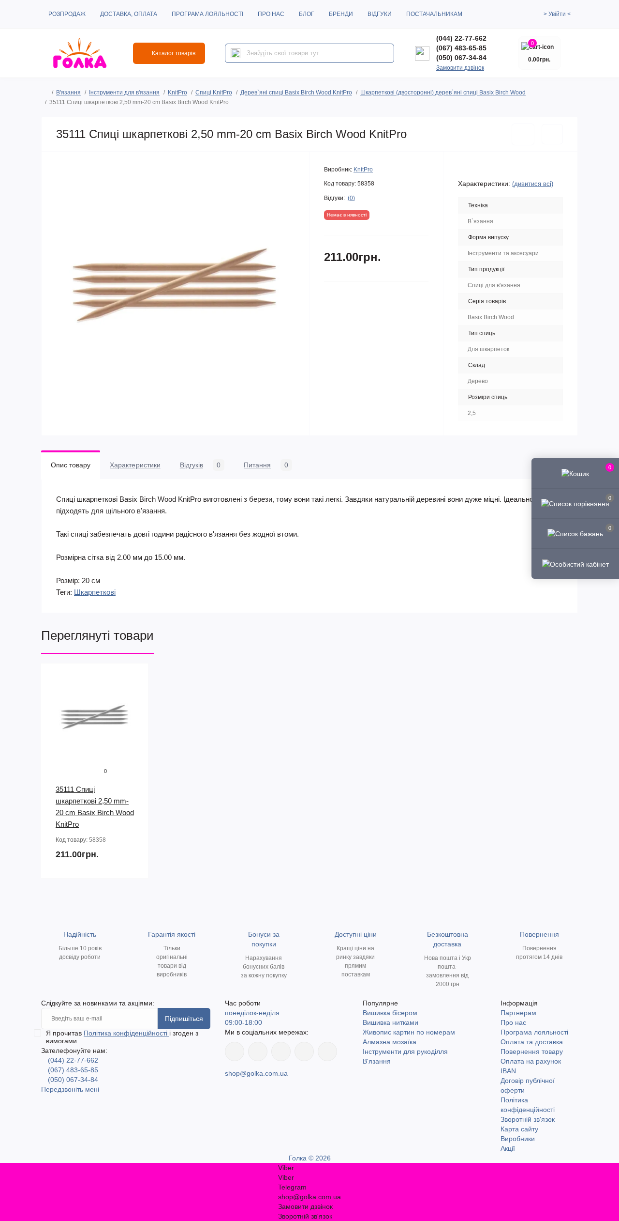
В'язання (68, 92)
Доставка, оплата (128, 14)
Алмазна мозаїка (389, 1042)
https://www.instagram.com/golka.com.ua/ (257, 1051)
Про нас (271, 14)
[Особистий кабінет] (575, 563)
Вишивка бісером (390, 1013)
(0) (351, 198)
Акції (508, 1148)
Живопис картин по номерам (409, 1032)
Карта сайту (519, 1129)
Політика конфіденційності (126, 1033)
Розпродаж (67, 14)
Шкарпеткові (95, 592)
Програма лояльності (207, 14)
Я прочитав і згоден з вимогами (122, 1037)
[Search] (235, 53)
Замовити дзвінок (460, 67)
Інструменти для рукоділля (405, 1051)
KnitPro (177, 92)
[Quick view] (134, 678)
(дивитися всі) (532, 183)
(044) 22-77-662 (461, 38)
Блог (306, 14)
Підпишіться (184, 1018)
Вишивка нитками (390, 1022)
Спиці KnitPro (213, 92)
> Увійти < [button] (557, 14)
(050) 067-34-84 (461, 58)
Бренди (341, 14)
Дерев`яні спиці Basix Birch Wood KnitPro (296, 92)
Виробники (518, 1139)
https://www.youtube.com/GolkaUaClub (281, 1051)
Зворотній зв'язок (528, 1119)
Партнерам (518, 1013)
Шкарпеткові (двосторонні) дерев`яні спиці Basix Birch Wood (443, 92)
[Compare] (134, 715)
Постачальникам (434, 14)
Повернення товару (532, 1051)
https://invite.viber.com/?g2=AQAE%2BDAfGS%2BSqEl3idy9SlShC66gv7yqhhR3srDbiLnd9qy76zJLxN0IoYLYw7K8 (304, 1051)
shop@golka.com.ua (256, 1073)
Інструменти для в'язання (124, 92)
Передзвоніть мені (70, 1089)
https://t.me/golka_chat (327, 1051)
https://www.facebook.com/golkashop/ (234, 1051)
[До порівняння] (552, 134)
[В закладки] (523, 134)
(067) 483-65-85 (461, 48)
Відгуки (380, 14)
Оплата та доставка (532, 1042)
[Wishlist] (134, 696)
